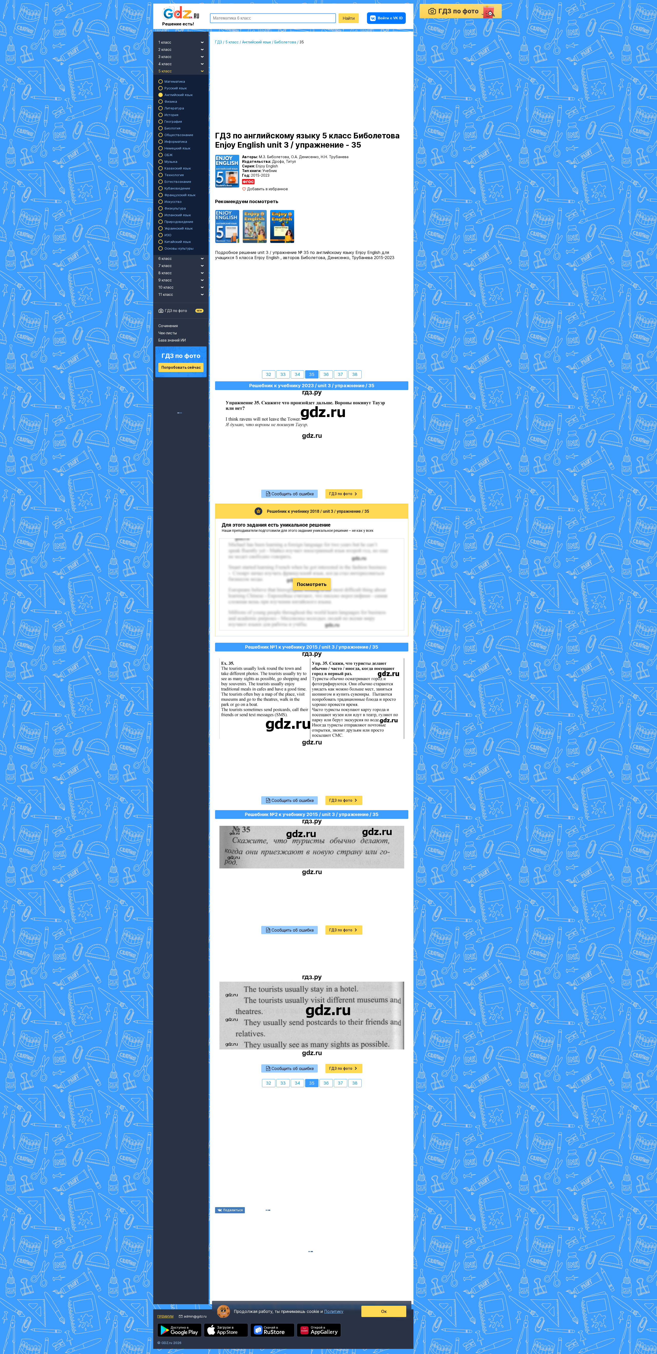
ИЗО (168, 235)
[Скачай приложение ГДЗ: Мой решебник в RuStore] (272, 1330)
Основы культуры (179, 248)
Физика (171, 101)
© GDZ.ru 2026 (169, 1343)
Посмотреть (311, 584)
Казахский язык (178, 168)
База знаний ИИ (172, 340)
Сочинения (168, 326)
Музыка (171, 161)
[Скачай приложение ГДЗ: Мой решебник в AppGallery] (319, 1330)
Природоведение (179, 222)
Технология (174, 175)
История (171, 115)
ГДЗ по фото (176, 310)
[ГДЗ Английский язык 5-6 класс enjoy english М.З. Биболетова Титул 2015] (255, 226)
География (173, 121)
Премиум (165, 1316)
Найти (349, 18)
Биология (172, 128)
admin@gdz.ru (195, 1316)
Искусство (173, 202)
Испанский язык (178, 215)
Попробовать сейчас (181, 367)
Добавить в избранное (267, 189)
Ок (384, 1311)
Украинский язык (179, 228)
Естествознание (178, 181)
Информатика (176, 141)
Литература (174, 108)
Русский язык (176, 88)
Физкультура (175, 208)
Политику (333, 1311)
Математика (175, 81)
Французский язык (180, 195)
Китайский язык (178, 242)
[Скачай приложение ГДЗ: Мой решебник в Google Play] (179, 1330)
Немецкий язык (177, 148)
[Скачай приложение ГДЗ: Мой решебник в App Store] (226, 1330)
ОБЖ (169, 155)
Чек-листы (167, 333)
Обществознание (179, 135)
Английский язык (179, 95)
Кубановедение (177, 188)
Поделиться (233, 1210)
